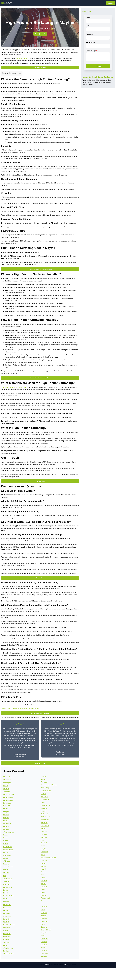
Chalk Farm (7, 809)
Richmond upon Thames (49, 785)
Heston (43, 878)
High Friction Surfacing (22, 58)
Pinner (43, 901)
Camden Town (8, 797)
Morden (43, 793)
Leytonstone (45, 799)
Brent (5, 899)
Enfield (43, 889)
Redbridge (44, 851)
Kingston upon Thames (48, 857)
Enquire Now (40, 577)
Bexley (43, 936)
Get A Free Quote (40, 763)
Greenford (44, 831)
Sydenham (6, 942)
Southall (43, 863)
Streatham (6, 881)
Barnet (43, 846)
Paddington (23, 708)
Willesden (6, 861)
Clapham (6, 826)
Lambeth (6, 835)
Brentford (6, 951)
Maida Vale (7, 806)
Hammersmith (7, 846)
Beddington (44, 843)
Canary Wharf (7, 887)
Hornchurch (44, 953)
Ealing (43, 802)
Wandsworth (7, 855)
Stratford (6, 922)
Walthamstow (45, 814)
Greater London (46, 790)
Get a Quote (39, 34)
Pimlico (30, 708)
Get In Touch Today (40, 67)
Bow (4, 875)
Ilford (42, 875)
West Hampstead (8, 832)
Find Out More (40, 481)
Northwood (44, 938)
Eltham (43, 854)
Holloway (6, 829)
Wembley (6, 939)
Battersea (6, 814)
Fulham (5, 841)
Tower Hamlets (8, 867)
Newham (44, 808)
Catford (5, 945)
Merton (5, 930)
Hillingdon (44, 921)
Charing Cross (5, 708)
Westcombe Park (8, 954)
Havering (44, 950)
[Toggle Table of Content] (19, 73)
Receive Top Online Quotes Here (40, 377)
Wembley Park (8, 948)
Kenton (43, 828)
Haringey (6, 901)
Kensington (7, 803)
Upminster (44, 956)
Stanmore (44, 880)
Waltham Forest (46, 817)
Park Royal (6, 907)
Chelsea (36, 708)
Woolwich (44, 834)
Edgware (44, 837)
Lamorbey (44, 912)
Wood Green (7, 916)
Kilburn (5, 820)
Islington (6, 812)
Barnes (5, 870)
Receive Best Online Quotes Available (40, 269)
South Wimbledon (9, 925)
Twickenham (45, 825)
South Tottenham (8, 896)
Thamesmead (45, 898)
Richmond (44, 782)
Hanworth (44, 907)
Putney (5, 858)
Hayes (43, 904)
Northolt (43, 869)
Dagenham (44, 933)
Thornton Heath (46, 805)
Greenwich (6, 913)
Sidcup (43, 909)
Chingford (44, 886)
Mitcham (43, 779)
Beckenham (45, 820)
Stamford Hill (7, 878)
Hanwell (43, 811)
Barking (43, 866)
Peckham (6, 852)
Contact (110, 3)
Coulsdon (44, 927)
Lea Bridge (6, 884)
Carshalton (44, 872)
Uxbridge (44, 944)
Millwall (5, 893)
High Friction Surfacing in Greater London (14, 387)
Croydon (43, 849)
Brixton (5, 838)
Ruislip (43, 924)
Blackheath (7, 933)
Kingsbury (6, 936)
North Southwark (8, 794)
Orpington (44, 941)
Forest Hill (6, 919)
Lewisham (6, 928)
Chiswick (6, 872)
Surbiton (43, 883)
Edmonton (44, 822)
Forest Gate (44, 796)
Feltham (43, 915)
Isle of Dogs (7, 904)
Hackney (6, 864)
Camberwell (7, 823)
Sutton (43, 892)
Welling (43, 895)
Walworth (6, 817)
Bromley (6, 890)
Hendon (5, 910)
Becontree (44, 918)
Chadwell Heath (46, 930)
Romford (43, 947)
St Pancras (6, 791)
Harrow (43, 840)
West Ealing (45, 788)
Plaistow (43, 776)
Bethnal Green (8, 849)
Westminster (15, 708)
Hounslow (44, 860)
